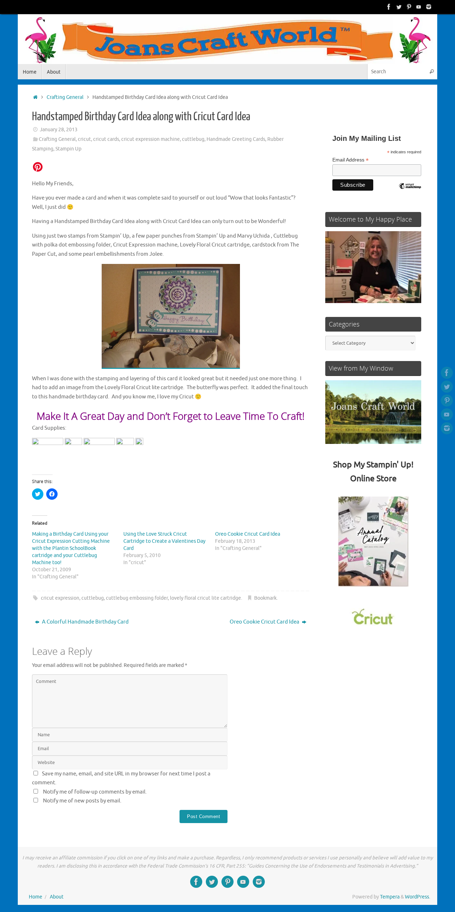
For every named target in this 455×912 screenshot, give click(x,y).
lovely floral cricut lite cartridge (205, 598)
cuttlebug (193, 139)
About (57, 897)
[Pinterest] (409, 7)
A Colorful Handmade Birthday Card (85, 622)
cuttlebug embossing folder (137, 598)
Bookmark (265, 598)
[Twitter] (399, 7)
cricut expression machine (150, 139)
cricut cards (106, 139)
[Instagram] (429, 7)
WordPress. (417, 897)
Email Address (350, 160)
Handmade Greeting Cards (236, 139)
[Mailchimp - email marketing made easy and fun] (410, 191)
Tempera (390, 897)
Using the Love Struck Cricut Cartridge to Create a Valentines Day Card (164, 541)
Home (35, 897)
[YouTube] (419, 7)
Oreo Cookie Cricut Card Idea (247, 534)
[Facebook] (389, 7)
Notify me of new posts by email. (82, 800)
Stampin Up (68, 149)
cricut (84, 139)
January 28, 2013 (58, 130)
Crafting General (65, 97)
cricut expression (60, 598)
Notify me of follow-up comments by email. (95, 792)
